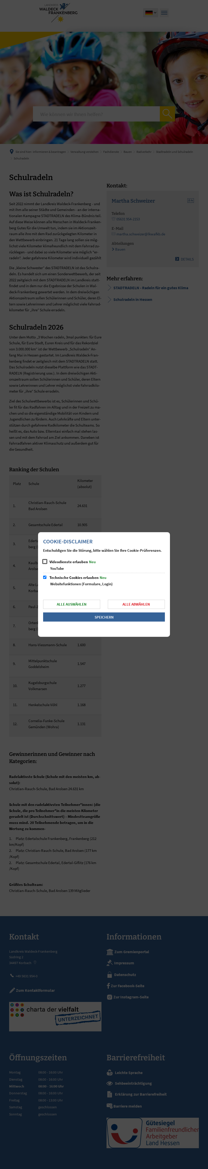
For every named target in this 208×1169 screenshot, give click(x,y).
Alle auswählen (71, 604)
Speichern (104, 617)
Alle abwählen (136, 604)
